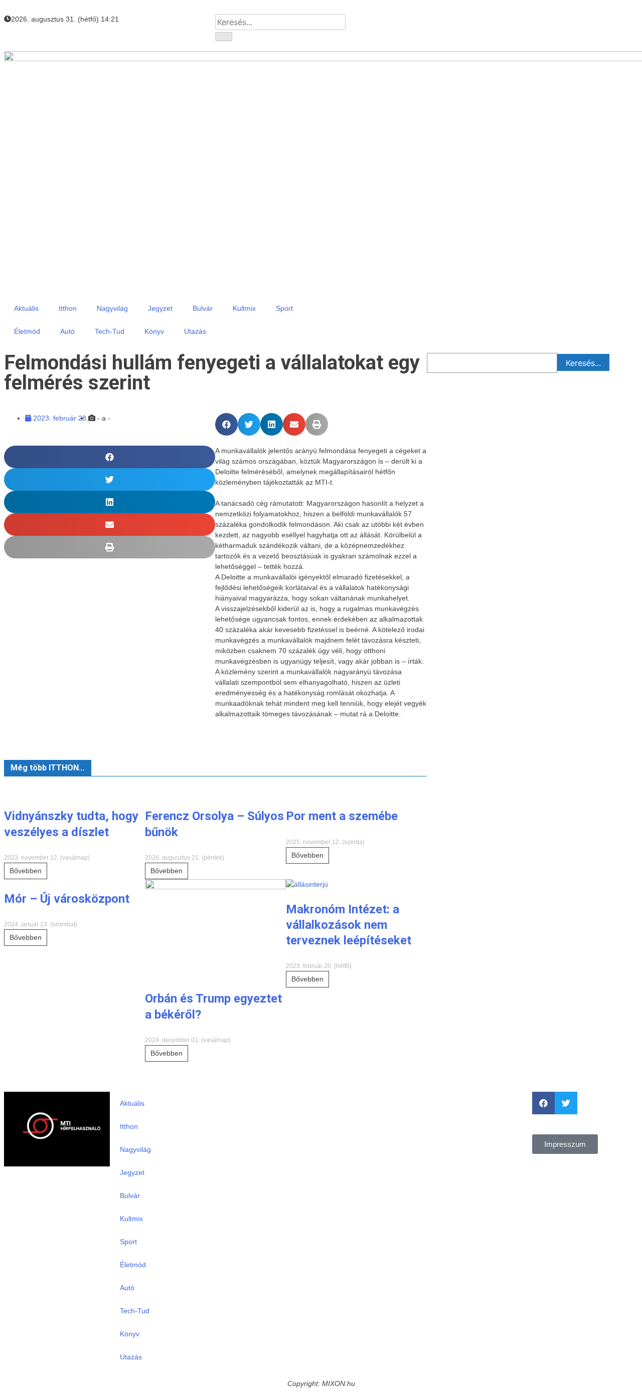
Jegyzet (160, 308)
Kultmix (244, 308)
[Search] (223, 36)
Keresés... (583, 363)
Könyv (154, 331)
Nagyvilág (112, 308)
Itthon (68, 308)
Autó (67, 331)
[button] (226, 424)
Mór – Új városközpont (66, 899)
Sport (284, 308)
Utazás (195, 331)
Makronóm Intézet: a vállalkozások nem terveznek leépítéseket (348, 924)
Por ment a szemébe (342, 816)
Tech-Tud (109, 331)
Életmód (27, 331)
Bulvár (203, 308)
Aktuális (26, 308)
